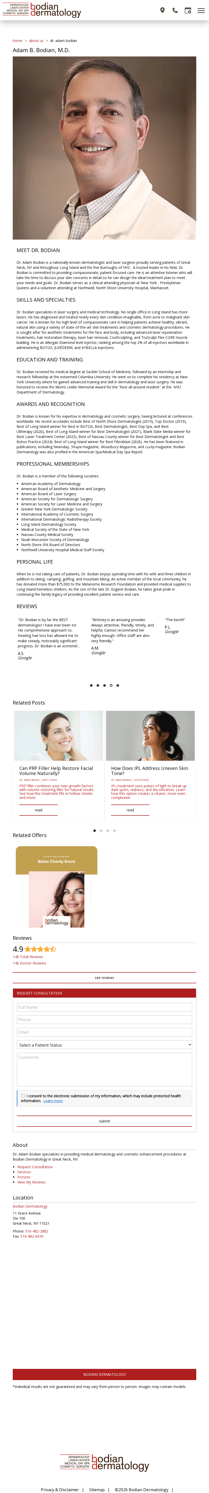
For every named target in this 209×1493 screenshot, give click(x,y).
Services (24, 1171)
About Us (36, 40)
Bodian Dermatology (104, 1374)
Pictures (24, 1177)
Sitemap (97, 1489)
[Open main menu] (202, 10)
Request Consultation (35, 1166)
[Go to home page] (53, 10)
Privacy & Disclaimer (60, 1489)
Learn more (53, 1100)
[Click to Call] (175, 10)
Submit (104, 1121)
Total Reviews (28, 956)
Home (17, 40)
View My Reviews (31, 1182)
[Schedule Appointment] (188, 10)
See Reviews (104, 977)
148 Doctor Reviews (29, 963)
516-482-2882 (36, 1231)
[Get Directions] (162, 10)
